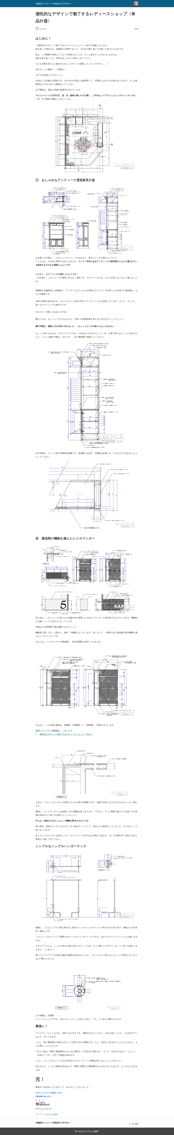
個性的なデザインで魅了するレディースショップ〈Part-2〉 (66, 734)
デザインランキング (44, 1108)
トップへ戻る (133, 1124)
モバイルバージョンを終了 (87, 1131)
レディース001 (51, 1114)
